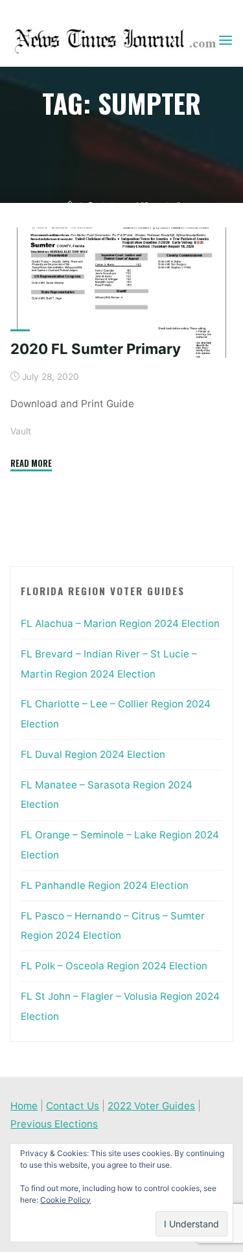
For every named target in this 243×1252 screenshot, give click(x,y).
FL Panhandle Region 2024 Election (105, 885)
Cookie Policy (65, 1200)
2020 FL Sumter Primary (95, 348)
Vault (20, 431)
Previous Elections (54, 1124)
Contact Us (72, 1106)
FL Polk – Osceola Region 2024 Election (114, 966)
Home (24, 1106)
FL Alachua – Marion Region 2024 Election (120, 623)
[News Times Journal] (113, 40)
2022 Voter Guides (151, 1106)
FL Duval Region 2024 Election (93, 754)
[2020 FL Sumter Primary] (121, 293)
